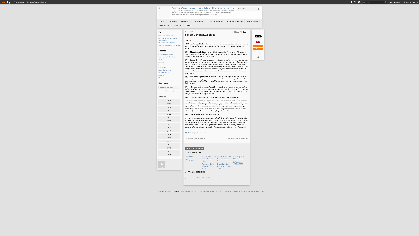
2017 (169, 131)
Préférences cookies (256, 191)
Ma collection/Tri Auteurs (166, 43)
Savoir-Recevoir (199, 21)
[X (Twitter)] (355, 2)
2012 (169, 148)
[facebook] (351, 2)
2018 (169, 127)
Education (161, 62)
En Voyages (162, 67)
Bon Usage (161, 75)
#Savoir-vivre (202, 133)
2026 (169, 100)
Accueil (162, 21)
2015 (169, 138)
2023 (169, 111)
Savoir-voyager (165, 25)
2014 (169, 141)
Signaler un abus (210, 191)
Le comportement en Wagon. (237, 138)
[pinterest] (358, 2)
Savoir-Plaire (185, 21)
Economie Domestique (165, 36)
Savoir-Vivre (173, 21)
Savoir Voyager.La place (200, 34)
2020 (169, 121)
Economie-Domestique (235, 21)
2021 (169, 117)
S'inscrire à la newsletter (194, 148)
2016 (169, 134)
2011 (169, 151)
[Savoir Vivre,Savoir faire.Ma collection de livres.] (164, 12)
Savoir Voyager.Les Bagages (196, 138)
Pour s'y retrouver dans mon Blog (169, 45)
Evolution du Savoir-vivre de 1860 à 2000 (167, 39)
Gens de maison (252, 21)
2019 (169, 124)
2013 (169, 144)
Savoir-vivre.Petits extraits (167, 57)
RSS (162, 167)
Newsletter (178, 25)
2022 (169, 114)
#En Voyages (191, 133)
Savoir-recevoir (163, 73)
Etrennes (161, 78)
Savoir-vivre (162, 59)
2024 (169, 107)
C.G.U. (219, 191)
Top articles (190, 191)
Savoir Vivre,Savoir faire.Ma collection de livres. (203, 8)
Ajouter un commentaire (203, 177)
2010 (169, 155)
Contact (188, 25)
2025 (169, 104)
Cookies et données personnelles (235, 191)
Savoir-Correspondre (216, 21)
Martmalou (167, 191)
